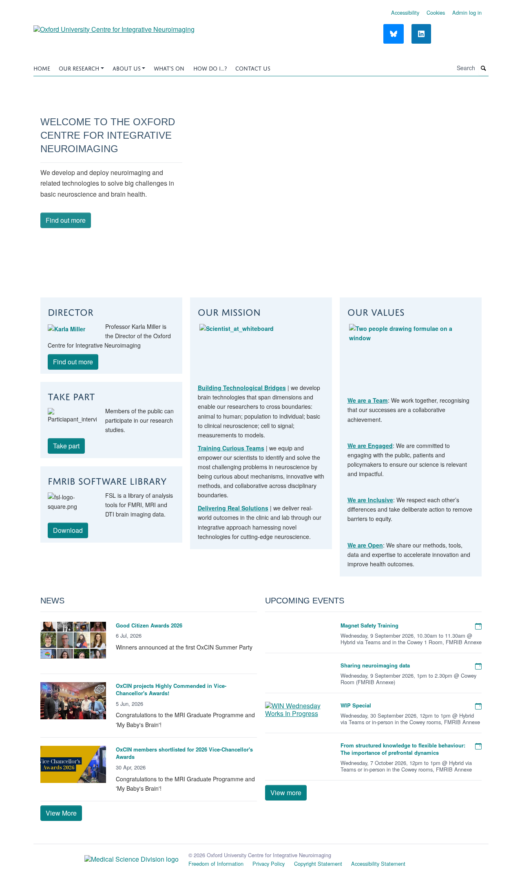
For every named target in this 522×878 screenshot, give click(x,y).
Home (41, 67)
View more (285, 792)
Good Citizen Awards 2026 (149, 625)
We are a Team (367, 400)
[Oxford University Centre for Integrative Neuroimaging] (114, 26)
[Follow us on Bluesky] (393, 34)
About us (127, 67)
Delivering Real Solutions (233, 508)
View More (61, 813)
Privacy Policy (268, 863)
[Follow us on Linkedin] (421, 34)
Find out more (66, 220)
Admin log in (467, 12)
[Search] (484, 68)
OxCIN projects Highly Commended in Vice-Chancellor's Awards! (171, 689)
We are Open (365, 545)
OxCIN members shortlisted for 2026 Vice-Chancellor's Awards (184, 752)
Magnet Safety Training (369, 625)
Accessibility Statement (378, 863)
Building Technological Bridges (242, 388)
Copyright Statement (318, 863)
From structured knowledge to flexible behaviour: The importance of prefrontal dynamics (403, 748)
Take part (66, 445)
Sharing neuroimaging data (375, 665)
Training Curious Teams (231, 448)
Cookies (436, 12)
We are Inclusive (370, 500)
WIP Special (356, 705)
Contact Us (252, 67)
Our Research (79, 67)
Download (68, 530)
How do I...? (210, 67)
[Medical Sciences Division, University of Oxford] (106, 857)
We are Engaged (370, 445)
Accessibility (405, 12)
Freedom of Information (215, 863)
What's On (169, 67)
